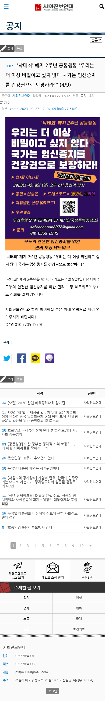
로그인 (52, 691)
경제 (26, 608)
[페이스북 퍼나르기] (21, 358)
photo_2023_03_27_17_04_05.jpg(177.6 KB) (43, 109)
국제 (79, 619)
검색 (102, 6)
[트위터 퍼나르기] (7, 358)
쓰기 (10, 48)
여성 (79, 598)
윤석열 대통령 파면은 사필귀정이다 (30, 468)
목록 (19, 48)
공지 (14, 26)
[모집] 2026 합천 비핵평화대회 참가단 (33, 403)
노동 (26, 619)
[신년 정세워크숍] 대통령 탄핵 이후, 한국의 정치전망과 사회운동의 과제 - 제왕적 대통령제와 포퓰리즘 (39, 500)
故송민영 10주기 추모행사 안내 (28, 458)
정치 (26, 598)
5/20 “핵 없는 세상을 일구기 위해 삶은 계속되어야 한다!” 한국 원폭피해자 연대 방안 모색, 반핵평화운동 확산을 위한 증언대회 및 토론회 (40, 416)
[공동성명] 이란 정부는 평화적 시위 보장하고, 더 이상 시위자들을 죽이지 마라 (38, 446)
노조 (26, 629)
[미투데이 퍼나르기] (49, 358)
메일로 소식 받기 (52, 577)
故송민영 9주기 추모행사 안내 (27, 527)
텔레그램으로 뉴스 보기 (17, 575)
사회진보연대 (54, 7)
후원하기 (87, 577)
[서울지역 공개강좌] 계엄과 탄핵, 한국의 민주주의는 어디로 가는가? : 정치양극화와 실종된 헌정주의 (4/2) (40, 482)
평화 (79, 608)
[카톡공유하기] (35, 358)
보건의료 (79, 629)
